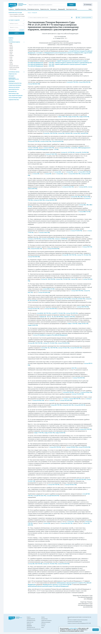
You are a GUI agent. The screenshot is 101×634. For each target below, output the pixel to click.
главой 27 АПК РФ (69, 316)
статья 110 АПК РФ (33, 256)
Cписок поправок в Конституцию (17, 16)
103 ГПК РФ (53, 347)
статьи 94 (46, 133)
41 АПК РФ (64, 239)
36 (55, 316)
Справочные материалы (15, 85)
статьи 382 (82, 205)
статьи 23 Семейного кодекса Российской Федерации (50, 335)
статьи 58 (74, 196)
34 (52, 316)
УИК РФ (11, 60)
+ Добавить (21, 29)
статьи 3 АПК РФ (64, 148)
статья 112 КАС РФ (36, 248)
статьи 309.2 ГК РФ (48, 289)
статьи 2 (31, 239)
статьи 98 (65, 255)
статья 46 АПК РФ (57, 141)
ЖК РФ (11, 52)
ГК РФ (11, 43)
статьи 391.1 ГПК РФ (84, 172)
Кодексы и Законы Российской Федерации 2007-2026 (79, 623)
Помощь (88, 4)
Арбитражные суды (14, 93)
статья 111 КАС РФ (63, 347)
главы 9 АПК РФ (84, 116)
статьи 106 (61, 133)
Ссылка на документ (86, 17)
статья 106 (74, 279)
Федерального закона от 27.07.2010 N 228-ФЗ (57, 584)
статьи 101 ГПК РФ (55, 447)
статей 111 (54, 313)
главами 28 (42, 316)
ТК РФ (11, 59)
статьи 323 (74, 148)
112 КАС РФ (87, 255)
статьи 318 (48, 173)
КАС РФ (11, 50)
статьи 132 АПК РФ (66, 400)
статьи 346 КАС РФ (74, 173)
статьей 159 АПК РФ (52, 495)
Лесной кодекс (13, 69)
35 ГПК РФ (37, 239)
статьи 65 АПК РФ (79, 405)
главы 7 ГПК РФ (62, 116)
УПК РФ (11, 64)
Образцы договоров (14, 87)
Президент (53, 9)
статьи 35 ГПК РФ (68, 392)
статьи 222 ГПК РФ (85, 429)
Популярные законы (33, 9)
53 (28, 300)
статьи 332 (59, 173)
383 (81, 196)
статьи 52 (88, 299)
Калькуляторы (44, 618)
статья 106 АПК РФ (84, 82)
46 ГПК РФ (67, 299)
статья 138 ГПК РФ (74, 398)
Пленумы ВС (61, 9)
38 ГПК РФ (59, 316)
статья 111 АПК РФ (77, 394)
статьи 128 (46, 523)
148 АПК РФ (84, 133)
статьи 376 (69, 172)
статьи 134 (70, 521)
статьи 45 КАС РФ (86, 392)
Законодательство (71, 9)
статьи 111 (80, 255)
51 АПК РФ (85, 152)
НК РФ (11, 45)
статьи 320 (57, 172)
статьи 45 (60, 299)
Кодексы (11, 9)
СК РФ (11, 57)
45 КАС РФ (50, 239)
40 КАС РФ (81, 299)
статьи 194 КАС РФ (66, 523)
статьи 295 (36, 173)
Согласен (95, 629)
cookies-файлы (73, 628)
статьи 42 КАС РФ (68, 187)
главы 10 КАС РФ (73, 116)
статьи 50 (78, 152)
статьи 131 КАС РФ (38, 400)
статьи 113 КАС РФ (72, 447)
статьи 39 (74, 299)
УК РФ (11, 62)
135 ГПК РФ (53, 133)
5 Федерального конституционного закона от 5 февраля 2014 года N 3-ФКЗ (68, 53)
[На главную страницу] (17, 5)
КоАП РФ (12, 55)
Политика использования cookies (75, 621)
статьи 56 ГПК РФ (55, 405)
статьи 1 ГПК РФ (33, 148)
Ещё (90, 9)
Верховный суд (12, 91)
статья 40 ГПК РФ (33, 141)
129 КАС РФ (68, 133)
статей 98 (40, 313)
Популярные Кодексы (14, 42)
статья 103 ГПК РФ (80, 479)
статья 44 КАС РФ (39, 200)
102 (48, 347)
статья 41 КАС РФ (45, 141)
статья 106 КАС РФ (34, 84)
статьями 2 (39, 53)
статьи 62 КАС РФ (67, 405)
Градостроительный (14, 67)
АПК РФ (11, 47)
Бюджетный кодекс (14, 65)
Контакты (43, 623)
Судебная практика (20, 9)
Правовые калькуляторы (15, 83)
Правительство (44, 9)
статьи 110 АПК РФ (53, 248)
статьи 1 (65, 398)
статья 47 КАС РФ (51, 154)
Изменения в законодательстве (14, 79)
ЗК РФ (11, 53)
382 (79, 196)
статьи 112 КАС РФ (33, 308)
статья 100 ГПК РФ (77, 290)
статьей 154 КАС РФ (39, 495)
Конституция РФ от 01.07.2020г (17, 14)
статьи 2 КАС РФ (48, 148)
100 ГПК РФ (72, 255)
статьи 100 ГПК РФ (83, 307)
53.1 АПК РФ (33, 300)
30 (48, 316)
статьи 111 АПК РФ (76, 230)
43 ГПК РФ (71, 152)
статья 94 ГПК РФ (72, 82)
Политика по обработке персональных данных (77, 619)
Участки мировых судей (15, 97)
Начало (29, 12)
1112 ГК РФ (86, 196)
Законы (11, 40)
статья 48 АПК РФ (50, 200)
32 (50, 316)
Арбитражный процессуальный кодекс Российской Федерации (48, 586)
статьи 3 (44, 239)
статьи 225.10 (83, 187)
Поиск (71, 4)
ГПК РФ (11, 48)
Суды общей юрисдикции (15, 95)
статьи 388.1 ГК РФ (84, 211)
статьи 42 (64, 152)
